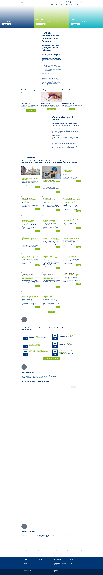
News (56, 4)
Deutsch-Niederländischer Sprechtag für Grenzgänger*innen (39, 335)
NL (68, 2)
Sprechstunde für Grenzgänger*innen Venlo (69, 335)
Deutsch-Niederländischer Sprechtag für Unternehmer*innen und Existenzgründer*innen (39, 344)
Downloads (62, 4)
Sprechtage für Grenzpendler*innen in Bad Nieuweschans (69, 351)
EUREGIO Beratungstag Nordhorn (66, 343)
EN (66, 2)
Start (52, 4)
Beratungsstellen (78, 4)
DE (70, 2)
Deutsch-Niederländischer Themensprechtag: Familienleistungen (38, 350)
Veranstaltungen (69, 4)
